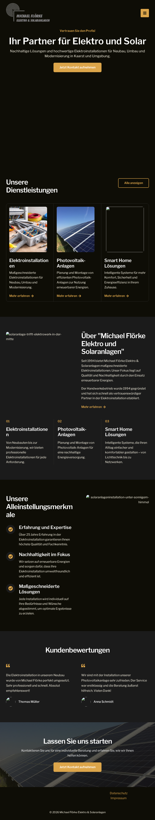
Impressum (119, 798)
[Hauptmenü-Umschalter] (145, 13)
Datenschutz (119, 793)
